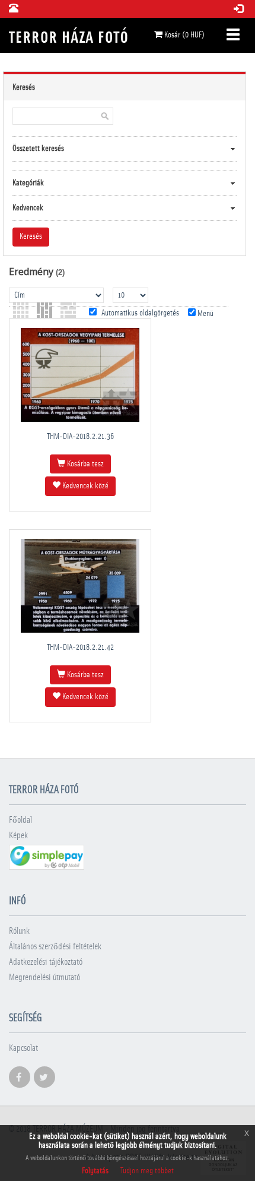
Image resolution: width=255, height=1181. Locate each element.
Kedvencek (27, 208)
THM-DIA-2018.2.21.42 (80, 647)
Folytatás (95, 1171)
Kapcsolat (23, 1048)
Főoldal (20, 820)
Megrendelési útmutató (44, 977)
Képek (18, 835)
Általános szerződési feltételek (55, 946)
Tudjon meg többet (147, 1171)
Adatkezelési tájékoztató (45, 962)
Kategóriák (28, 183)
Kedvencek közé (84, 486)
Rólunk (19, 931)
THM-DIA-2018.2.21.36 (80, 436)
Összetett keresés (38, 148)
